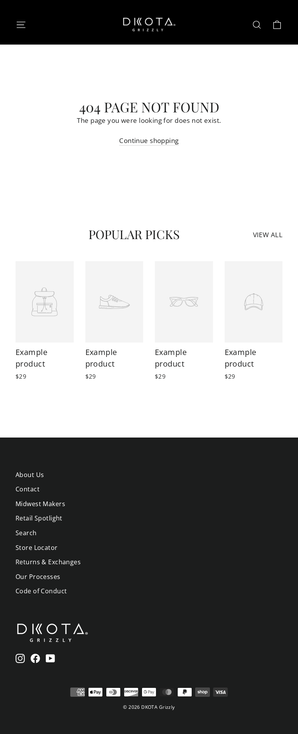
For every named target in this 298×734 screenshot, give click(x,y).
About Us (30, 474)
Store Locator (37, 547)
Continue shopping (148, 140)
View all (267, 234)
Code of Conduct (41, 591)
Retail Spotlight (39, 518)
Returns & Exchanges (48, 562)
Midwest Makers (40, 504)
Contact (28, 489)
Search (26, 533)
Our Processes (38, 576)
